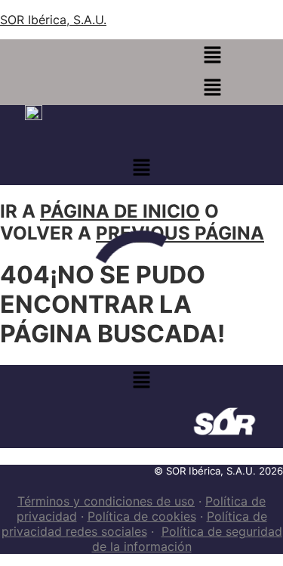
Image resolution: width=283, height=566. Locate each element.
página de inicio (120, 211)
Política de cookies (142, 516)
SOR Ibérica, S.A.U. (53, 19)
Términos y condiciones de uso (106, 501)
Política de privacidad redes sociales (134, 524)
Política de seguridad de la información (187, 539)
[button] (212, 55)
